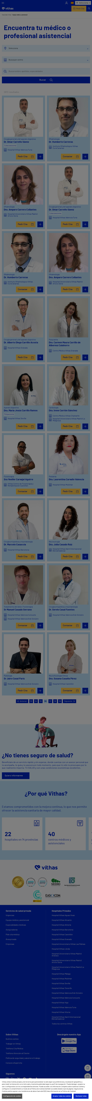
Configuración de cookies (12, 1096)
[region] (46, 1089)
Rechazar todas (81, 1096)
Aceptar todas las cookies (62, 1096)
